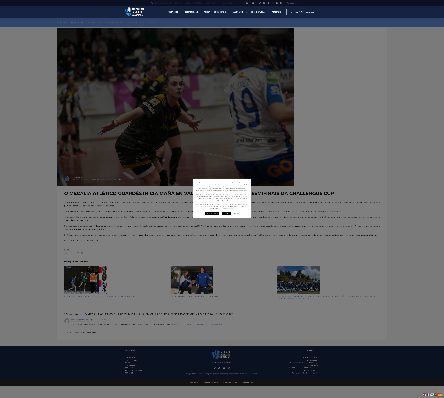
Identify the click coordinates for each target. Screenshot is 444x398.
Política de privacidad (205, 206)
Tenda (207, 12)
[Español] (440, 395)
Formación (277, 12)
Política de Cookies (228, 208)
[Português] (436, 395)
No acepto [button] (226, 213)
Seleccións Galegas (255, 12)
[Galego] (432, 395)
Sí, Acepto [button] (236, 213)
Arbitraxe (238, 12)
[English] (425, 395)
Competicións (191, 12)
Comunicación (220, 12)
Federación (173, 12)
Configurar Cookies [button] (211, 213)
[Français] (428, 395)
